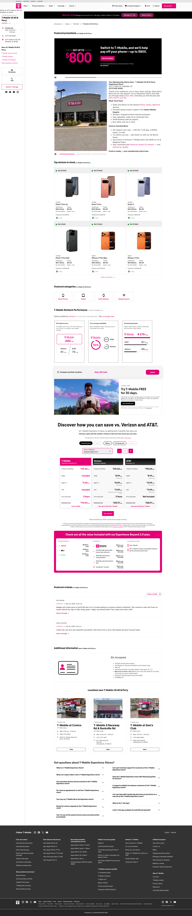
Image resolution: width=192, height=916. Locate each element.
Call (12, 79)
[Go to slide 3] (131, 78)
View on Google (63, 613)
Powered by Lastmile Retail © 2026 (96, 912)
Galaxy (149, 105)
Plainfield (76, 24)
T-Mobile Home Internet (9, 53)
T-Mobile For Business (9, 60)
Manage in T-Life (129, 15)
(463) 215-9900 (65, 734)
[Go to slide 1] (66, 78)
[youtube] (14, 92)
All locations (58, 24)
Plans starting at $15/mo (10, 63)
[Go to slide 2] (98, 78)
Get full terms (104, 65)
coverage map (108, 316)
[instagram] (17, 92)
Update (152, 372)
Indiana (67, 24)
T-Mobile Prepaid (7, 56)
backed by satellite (120, 147)
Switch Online (146, 15)
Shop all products (108, 277)
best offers (130, 96)
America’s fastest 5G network (142, 145)
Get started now (127, 403)
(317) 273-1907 (101, 737)
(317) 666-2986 (138, 737)
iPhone (142, 105)
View (71, 749)
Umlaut (72, 316)
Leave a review (152, 594)
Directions (12, 71)
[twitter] (10, 92)
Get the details (107, 58)
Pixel (158, 105)
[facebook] (6, 92)
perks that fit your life (117, 98)
